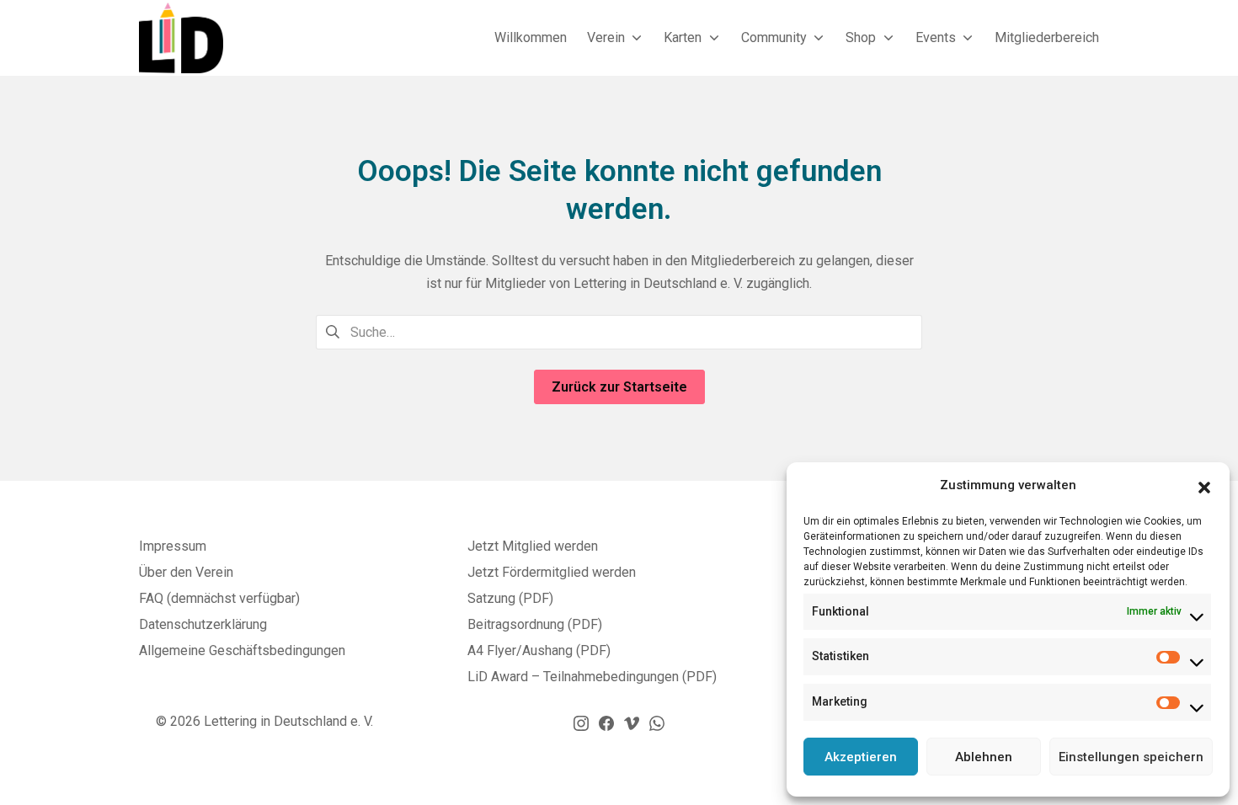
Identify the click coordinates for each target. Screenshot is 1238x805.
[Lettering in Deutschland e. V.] (181, 37)
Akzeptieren (860, 757)
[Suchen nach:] (619, 331)
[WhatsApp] (656, 722)
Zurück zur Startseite (619, 387)
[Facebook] (606, 722)
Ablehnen (983, 757)
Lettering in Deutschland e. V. (288, 721)
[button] (1204, 485)
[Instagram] (581, 722)
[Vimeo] (631, 722)
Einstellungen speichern (1131, 757)
